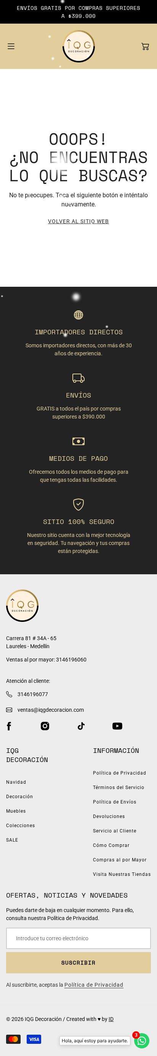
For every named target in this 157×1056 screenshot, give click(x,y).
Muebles (16, 811)
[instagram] (45, 726)
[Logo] (78, 46)
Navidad (16, 782)
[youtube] (117, 726)
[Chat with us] (141, 1040)
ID (111, 1019)
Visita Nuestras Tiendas (122, 874)
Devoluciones (109, 816)
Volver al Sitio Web (78, 221)
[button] (145, 46)
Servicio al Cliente (114, 831)
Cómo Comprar (111, 845)
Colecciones (20, 825)
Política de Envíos (114, 802)
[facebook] (8, 726)
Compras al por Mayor (120, 860)
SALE (12, 840)
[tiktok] (81, 726)
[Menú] (11, 46)
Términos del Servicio (118, 787)
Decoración (19, 796)
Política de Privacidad (119, 773)
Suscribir (78, 963)
